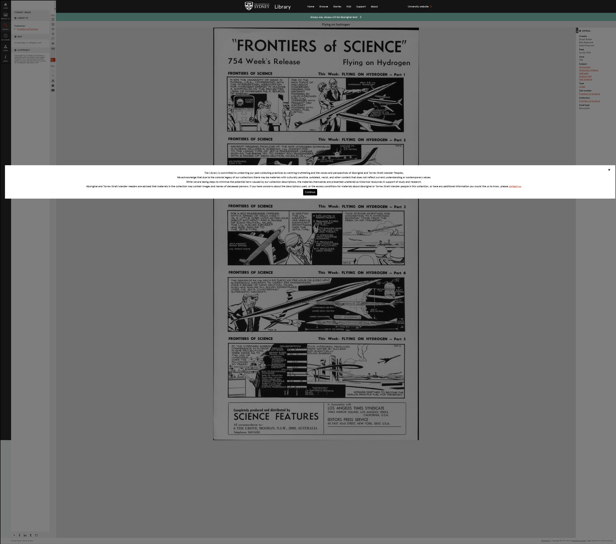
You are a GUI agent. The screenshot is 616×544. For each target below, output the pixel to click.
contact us (515, 186)
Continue (310, 192)
